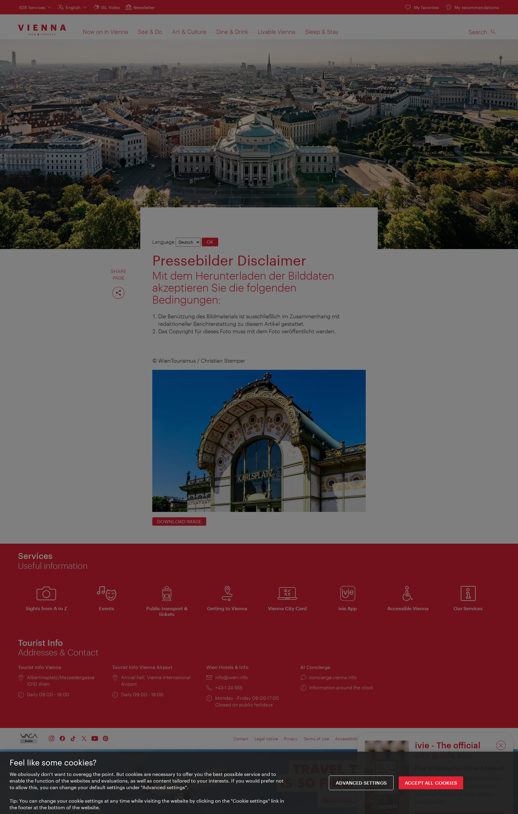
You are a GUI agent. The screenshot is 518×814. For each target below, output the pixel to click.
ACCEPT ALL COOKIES (431, 783)
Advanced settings (361, 783)
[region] (259, 783)
